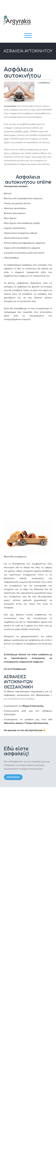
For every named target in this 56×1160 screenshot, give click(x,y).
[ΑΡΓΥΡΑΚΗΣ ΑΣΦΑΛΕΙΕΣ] (16, 28)
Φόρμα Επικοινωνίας (33, 706)
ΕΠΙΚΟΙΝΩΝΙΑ (13, 777)
